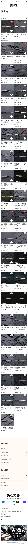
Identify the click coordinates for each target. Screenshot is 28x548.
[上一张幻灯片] (1, 1)
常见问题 (3, 449)
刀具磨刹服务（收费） (7, 459)
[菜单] (1, 5)
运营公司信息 (4, 508)
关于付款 (3, 475)
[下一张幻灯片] (26, 1)
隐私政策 (3, 514)
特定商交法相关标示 (6, 517)
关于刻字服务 (4, 456)
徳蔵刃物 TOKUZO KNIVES (15, 542)
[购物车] (26, 5)
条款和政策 (14, 546)
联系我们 (3, 519)
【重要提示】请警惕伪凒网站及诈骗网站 (11, 511)
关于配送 (3, 482)
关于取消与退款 (5, 479)
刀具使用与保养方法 (6, 462)
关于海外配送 (4, 485)
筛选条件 (5, 18)
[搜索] (4, 5)
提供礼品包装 (4, 452)
